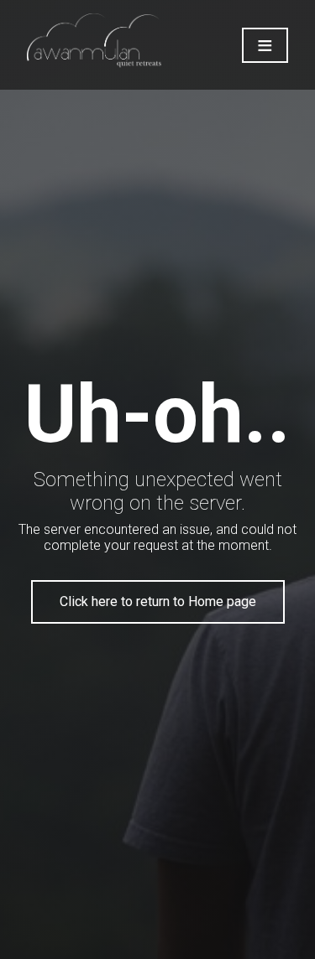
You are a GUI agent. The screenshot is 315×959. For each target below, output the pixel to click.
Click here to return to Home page (158, 601)
